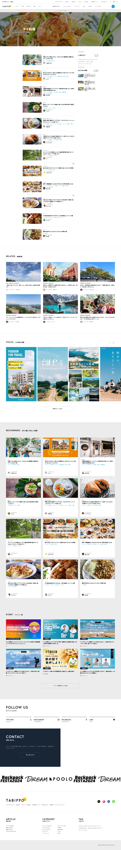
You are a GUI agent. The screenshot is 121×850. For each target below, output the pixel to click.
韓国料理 (64, 92)
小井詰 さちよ (49, 63)
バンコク (55, 76)
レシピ (50, 108)
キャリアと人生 (62, 826)
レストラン (60, 217)
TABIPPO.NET (49, 172)
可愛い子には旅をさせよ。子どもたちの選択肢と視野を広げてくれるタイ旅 (58, 57)
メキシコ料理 (55, 139)
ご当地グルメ (45, 166)
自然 (84, 6)
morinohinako (49, 142)
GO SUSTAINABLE (47, 826)
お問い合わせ (104, 1)
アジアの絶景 (46, 123)
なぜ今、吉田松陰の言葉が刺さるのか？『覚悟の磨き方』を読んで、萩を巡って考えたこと (97, 286)
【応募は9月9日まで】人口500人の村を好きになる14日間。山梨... (90, 83)
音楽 (72, 123)
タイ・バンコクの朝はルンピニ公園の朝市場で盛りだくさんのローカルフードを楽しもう (58, 153)
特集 (34, 6)
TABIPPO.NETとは (59, 1)
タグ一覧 (96, 55)
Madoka (47, 110)
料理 (67, 76)
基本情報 (60, 76)
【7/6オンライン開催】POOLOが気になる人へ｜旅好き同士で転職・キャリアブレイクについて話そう (23, 672)
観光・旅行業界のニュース (48, 118)
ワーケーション (88, 63)
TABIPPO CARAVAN (14, 283)
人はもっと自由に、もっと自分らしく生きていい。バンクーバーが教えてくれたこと (60, 318)
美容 (68, 123)
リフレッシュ (45, 833)
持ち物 (90, 6)
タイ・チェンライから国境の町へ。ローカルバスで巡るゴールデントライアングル (23, 318)
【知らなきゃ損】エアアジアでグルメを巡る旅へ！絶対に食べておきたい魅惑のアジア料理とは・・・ (58, 200)
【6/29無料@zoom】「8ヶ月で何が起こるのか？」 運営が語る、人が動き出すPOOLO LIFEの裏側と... (97, 672)
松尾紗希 (54, 289)
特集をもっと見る (57, 408)
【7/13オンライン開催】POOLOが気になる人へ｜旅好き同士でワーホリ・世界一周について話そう (97, 642)
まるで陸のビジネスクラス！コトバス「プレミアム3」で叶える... (90, 76)
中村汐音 (17, 321)
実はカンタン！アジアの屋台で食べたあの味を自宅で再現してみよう (58, 105)
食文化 (44, 102)
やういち (48, 220)
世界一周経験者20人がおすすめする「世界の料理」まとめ (58, 184)
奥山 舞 (47, 236)
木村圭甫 (17, 289)
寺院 (64, 76)
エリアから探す (87, 73)
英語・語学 (60, 829)
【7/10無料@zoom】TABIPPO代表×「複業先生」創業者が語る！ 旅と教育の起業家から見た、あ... (60, 642)
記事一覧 (29, 6)
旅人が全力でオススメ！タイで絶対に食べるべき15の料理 (58, 168)
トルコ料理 (55, 92)
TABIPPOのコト (82, 61)
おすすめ (45, 217)
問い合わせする (30, 755)
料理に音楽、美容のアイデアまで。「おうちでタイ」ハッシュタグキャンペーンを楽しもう (58, 121)
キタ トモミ (48, 206)
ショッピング (45, 150)
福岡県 (44, 86)
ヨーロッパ (81, 63)
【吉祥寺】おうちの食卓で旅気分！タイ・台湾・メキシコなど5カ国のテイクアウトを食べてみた (58, 137)
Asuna (47, 79)
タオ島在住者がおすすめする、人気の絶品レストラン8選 (58, 215)
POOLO (80, 1)
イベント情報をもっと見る (60, 685)
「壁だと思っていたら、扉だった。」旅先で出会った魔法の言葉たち (23, 286)
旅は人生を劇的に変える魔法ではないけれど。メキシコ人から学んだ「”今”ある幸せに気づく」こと (97, 318)
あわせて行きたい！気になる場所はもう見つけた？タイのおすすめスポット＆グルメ (58, 73)
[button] (113, 342)
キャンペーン (53, 123)
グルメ (44, 71)
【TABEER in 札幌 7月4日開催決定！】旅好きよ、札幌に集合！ (59, 671)
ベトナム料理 (61, 185)
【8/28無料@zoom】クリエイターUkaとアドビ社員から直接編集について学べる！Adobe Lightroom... (23, 642)
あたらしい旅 (90, 61)
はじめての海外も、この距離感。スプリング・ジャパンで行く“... (90, 89)
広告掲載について (94, 1)
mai (47, 158)
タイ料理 (49, 60)
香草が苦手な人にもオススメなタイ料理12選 (55, 231)
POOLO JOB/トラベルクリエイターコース (88, 59)
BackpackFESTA (67, 6)
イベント (40, 6)
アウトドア (77, 6)
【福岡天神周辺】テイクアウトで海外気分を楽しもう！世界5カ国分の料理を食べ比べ (58, 89)
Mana (53, 321)
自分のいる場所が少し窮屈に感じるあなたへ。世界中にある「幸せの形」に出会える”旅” (60, 286)
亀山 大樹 (48, 188)
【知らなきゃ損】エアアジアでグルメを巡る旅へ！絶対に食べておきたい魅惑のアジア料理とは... (23, 584)
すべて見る (96, 70)
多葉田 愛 (48, 126)
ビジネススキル (46, 827)
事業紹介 (74, 1)
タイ (44, 55)
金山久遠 (92, 289)
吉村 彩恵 (48, 95)
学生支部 (86, 1)
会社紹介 (67, 1)
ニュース (64, 123)
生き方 (53, 60)
